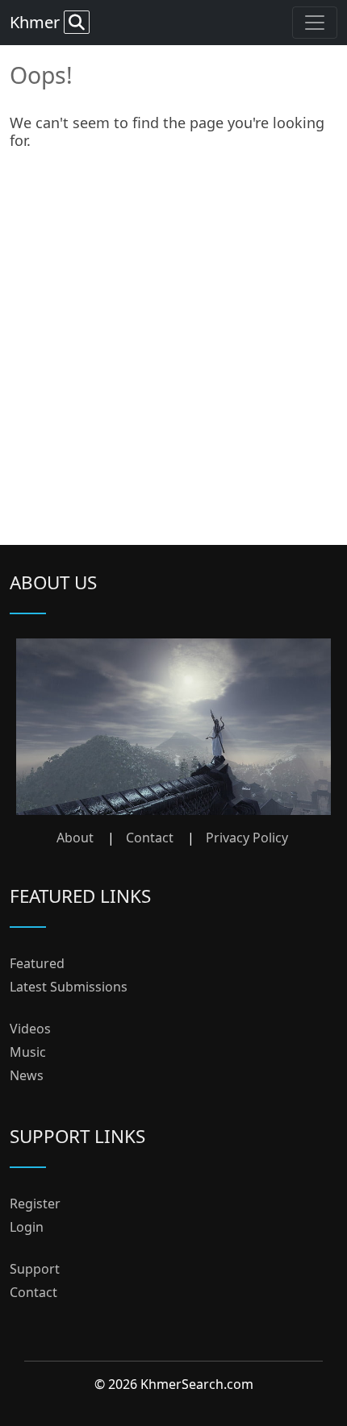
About (75, 837)
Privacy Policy (247, 837)
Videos (30, 1028)
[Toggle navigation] (314, 22)
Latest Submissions (69, 987)
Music (28, 1052)
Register (35, 1203)
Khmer (37, 22)
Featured (37, 963)
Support (35, 1269)
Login (27, 1227)
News (27, 1075)
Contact (150, 837)
